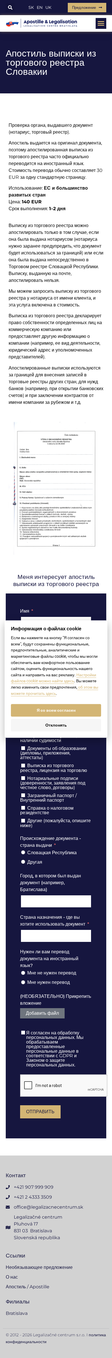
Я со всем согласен (56, 710)
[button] (10, 7)
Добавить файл (42, 1013)
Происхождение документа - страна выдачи (50, 842)
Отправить (40, 1111)
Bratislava (17, 1313)
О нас (12, 1277)
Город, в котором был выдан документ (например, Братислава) (50, 882)
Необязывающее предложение (39, 1267)
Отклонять (56, 725)
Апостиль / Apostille (27, 1286)
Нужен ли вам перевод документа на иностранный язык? (49, 958)
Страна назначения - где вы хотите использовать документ (52, 920)
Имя (24, 611)
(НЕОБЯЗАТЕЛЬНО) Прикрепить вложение (55, 1000)
